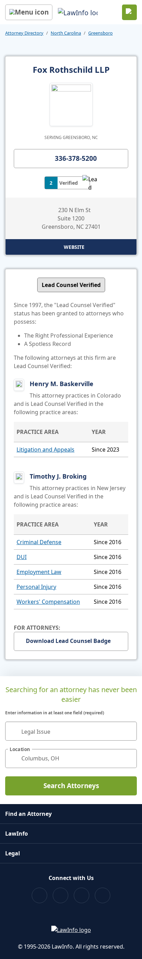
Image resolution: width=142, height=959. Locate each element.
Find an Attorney (28, 814)
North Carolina (66, 33)
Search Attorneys (71, 785)
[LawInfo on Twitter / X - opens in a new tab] (60, 895)
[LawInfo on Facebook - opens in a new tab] (39, 895)
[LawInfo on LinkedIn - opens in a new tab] (102, 895)
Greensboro (100, 33)
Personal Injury (36, 587)
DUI (22, 557)
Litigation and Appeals (45, 449)
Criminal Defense (39, 542)
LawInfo (16, 833)
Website (74, 247)
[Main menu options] (28, 12)
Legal (12, 853)
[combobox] (71, 731)
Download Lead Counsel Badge (68, 641)
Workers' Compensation (48, 601)
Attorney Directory (24, 33)
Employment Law (39, 572)
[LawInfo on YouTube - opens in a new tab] (81, 895)
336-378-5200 (76, 158)
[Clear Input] (128, 731)
